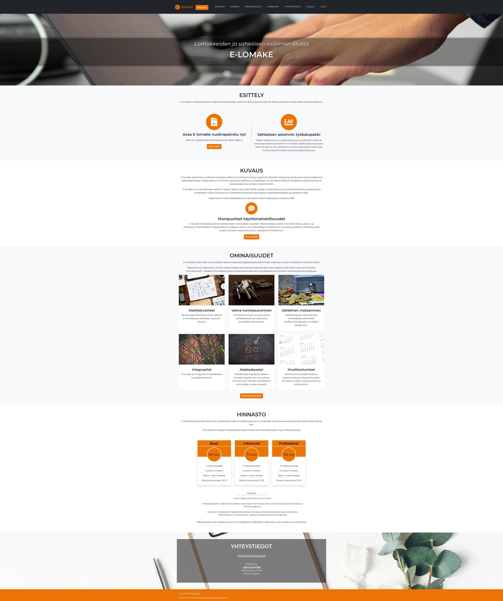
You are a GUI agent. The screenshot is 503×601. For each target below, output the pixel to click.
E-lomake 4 (222, 598)
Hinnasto (273, 6)
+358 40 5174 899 (251, 567)
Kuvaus (235, 6)
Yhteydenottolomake (251, 555)
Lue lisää (252, 237)
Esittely (220, 6)
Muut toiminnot (252, 396)
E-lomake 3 (208, 598)
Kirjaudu (202, 7)
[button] (214, 146)
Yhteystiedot (293, 6)
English (311, 6)
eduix (323, 6)
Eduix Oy (195, 593)
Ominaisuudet (253, 6)
